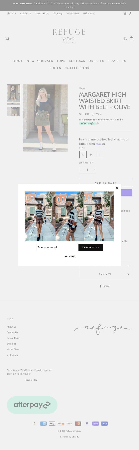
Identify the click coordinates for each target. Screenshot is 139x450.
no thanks (69, 256)
